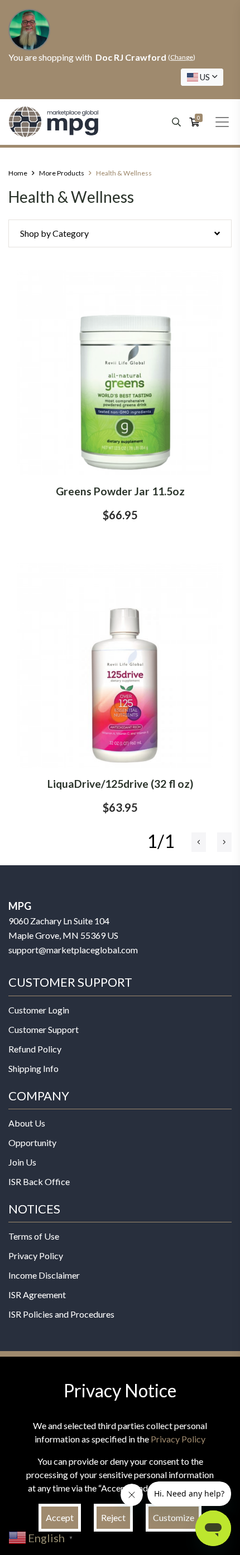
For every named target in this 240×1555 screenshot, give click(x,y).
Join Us (22, 1162)
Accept (60, 1517)
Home (17, 173)
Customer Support (43, 1029)
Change (181, 57)
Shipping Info (33, 1068)
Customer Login (38, 1010)
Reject (113, 1517)
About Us (26, 1123)
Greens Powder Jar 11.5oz (120, 491)
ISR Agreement (37, 1294)
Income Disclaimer (44, 1275)
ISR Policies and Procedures (61, 1314)
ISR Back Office (39, 1181)
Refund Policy (34, 1049)
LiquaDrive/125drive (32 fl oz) (120, 783)
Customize (173, 1517)
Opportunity (32, 1142)
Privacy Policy (35, 1255)
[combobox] (202, 77)
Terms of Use (33, 1236)
